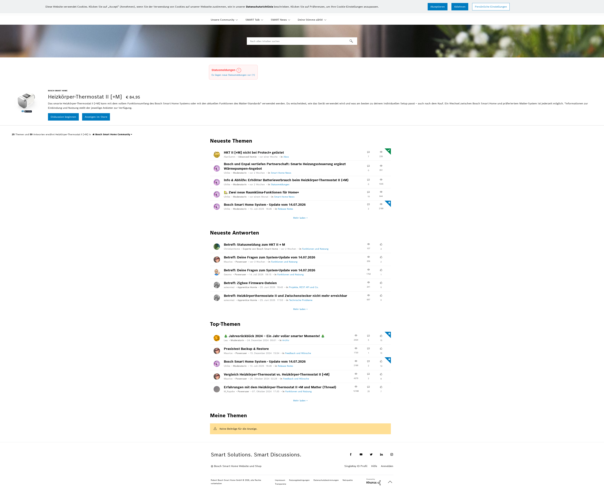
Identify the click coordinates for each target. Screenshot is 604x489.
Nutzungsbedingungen (299, 480)
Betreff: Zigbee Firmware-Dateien (250, 283)
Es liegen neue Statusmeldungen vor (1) (233, 74)
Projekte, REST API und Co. (304, 287)
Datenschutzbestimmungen (326, 480)
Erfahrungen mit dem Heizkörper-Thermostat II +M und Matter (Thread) (280, 387)
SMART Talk (252, 19)
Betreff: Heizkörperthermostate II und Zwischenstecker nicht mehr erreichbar (285, 296)
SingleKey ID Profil (355, 466)
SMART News (279, 19)
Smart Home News (281, 172)
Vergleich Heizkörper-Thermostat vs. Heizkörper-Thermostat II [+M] (277, 374)
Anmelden (387, 466)
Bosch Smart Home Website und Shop (237, 466)
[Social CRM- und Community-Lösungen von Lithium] (373, 481)
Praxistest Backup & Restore (246, 349)
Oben (390, 482)
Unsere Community (222, 19)
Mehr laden (299, 217)
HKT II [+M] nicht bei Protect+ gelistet (254, 152)
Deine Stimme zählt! (310, 19)
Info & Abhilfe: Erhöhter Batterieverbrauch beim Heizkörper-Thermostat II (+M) (286, 180)
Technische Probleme (300, 300)
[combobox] (302, 41)
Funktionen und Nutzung (315, 248)
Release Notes (285, 208)
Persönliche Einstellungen (491, 6)
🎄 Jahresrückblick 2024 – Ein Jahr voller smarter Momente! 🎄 (274, 336)
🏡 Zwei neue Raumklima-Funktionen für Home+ (261, 192)
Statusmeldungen (280, 184)
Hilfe (374, 466)
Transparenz (280, 484)
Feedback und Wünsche (298, 353)
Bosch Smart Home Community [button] (112, 134)
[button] (437, 6)
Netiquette (348, 480)
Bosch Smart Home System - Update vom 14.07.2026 (265, 205)
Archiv (285, 340)
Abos (286, 156)
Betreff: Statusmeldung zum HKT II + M (254, 245)
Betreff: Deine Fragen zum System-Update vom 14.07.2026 (269, 257)
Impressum (280, 480)
